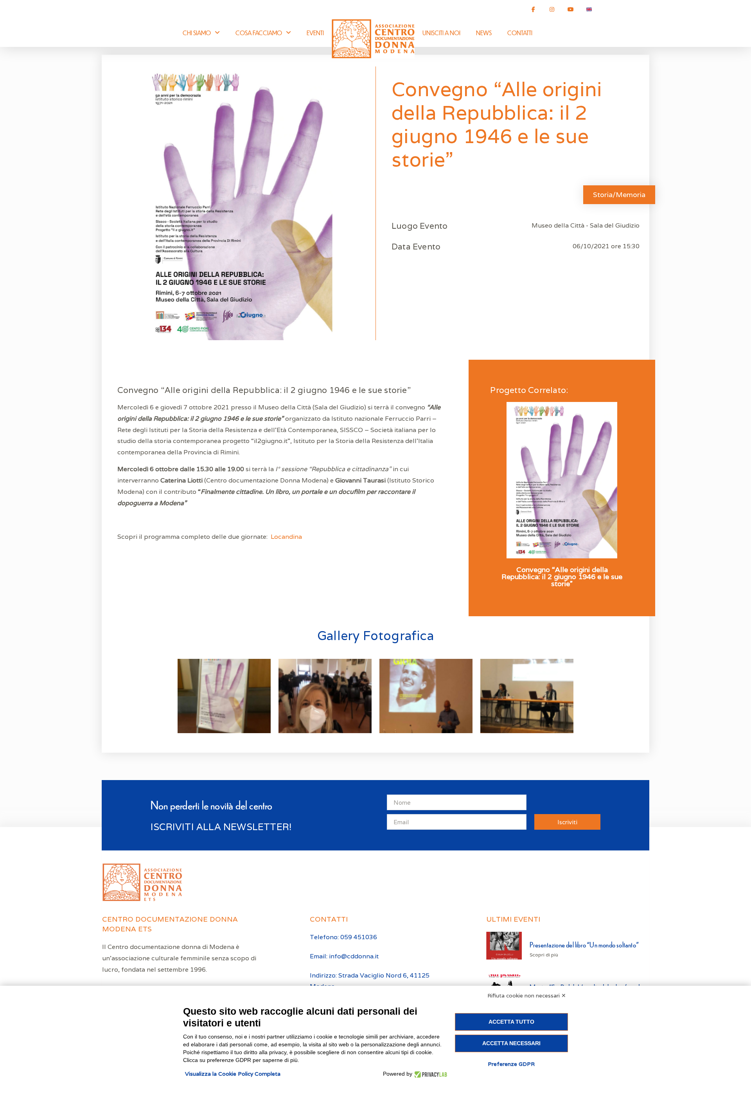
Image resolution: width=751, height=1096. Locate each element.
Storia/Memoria (619, 194)
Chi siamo (197, 32)
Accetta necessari (511, 1043)
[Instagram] (552, 9)
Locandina (286, 537)
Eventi (315, 32)
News (484, 32)
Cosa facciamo (258, 32)
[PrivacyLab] (429, 1073)
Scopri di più (544, 955)
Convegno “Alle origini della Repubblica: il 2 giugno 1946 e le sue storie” (561, 576)
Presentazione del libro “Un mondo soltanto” (584, 944)
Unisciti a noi (441, 32)
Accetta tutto (511, 1022)
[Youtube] (570, 9)
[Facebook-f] (533, 9)
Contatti (519, 32)
